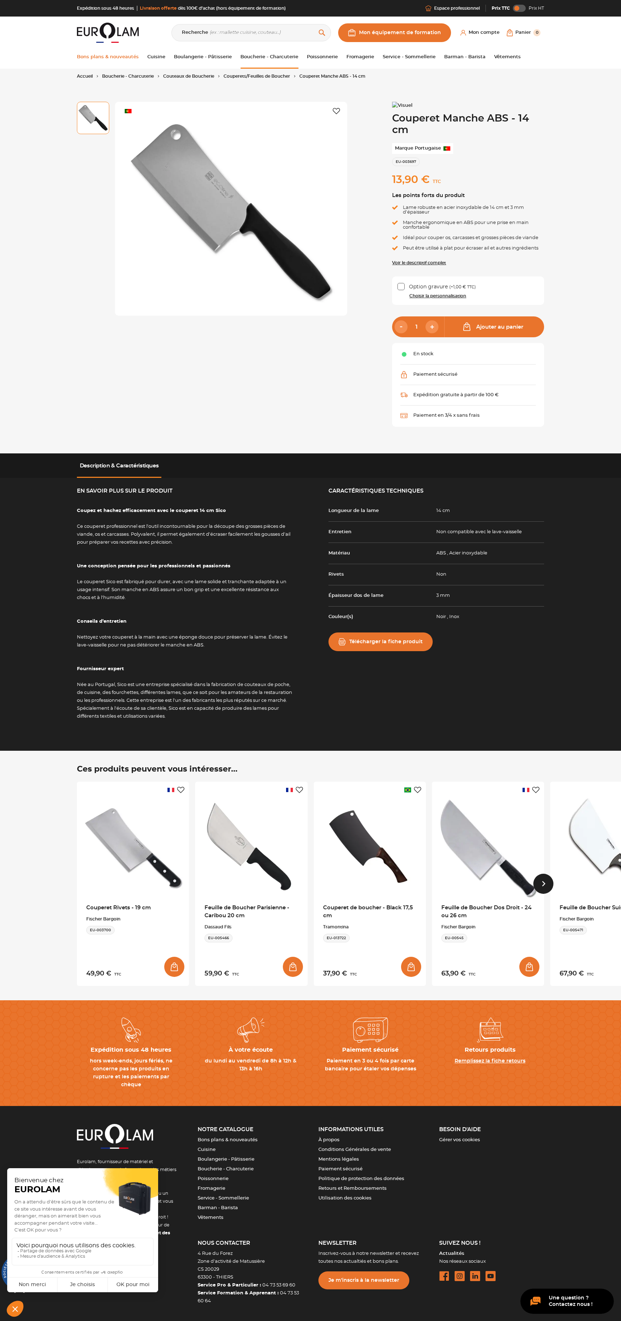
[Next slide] (543, 884)
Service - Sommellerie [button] (409, 57)
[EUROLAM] (108, 32)
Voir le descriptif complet (419, 263)
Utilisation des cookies (345, 1198)
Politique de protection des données (361, 1178)
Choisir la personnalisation (437, 296)
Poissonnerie (213, 1178)
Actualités (451, 1253)
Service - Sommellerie (223, 1198)
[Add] (432, 326)
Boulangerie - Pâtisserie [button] (203, 57)
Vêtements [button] (507, 57)
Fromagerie (211, 1188)
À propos (329, 1140)
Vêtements (211, 1217)
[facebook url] (444, 1276)
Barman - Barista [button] (465, 57)
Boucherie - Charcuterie (226, 1169)
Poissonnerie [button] (322, 57)
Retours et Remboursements (352, 1188)
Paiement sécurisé (340, 1169)
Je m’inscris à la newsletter (363, 1280)
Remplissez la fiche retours (490, 1061)
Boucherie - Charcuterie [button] (269, 57)
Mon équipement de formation (400, 32)
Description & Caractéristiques (119, 465)
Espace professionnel (457, 8)
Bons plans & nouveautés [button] (108, 57)
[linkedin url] (475, 1276)
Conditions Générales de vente (354, 1149)
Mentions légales (338, 1159)
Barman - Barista (218, 1208)
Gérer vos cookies (459, 1140)
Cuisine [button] (156, 57)
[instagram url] (460, 1276)
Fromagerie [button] (360, 57)
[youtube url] (491, 1276)
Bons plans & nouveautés (228, 1140)
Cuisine (207, 1149)
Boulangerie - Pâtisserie (226, 1159)
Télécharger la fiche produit (386, 641)
